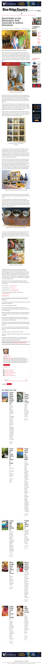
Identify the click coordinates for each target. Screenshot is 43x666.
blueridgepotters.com (15, 290)
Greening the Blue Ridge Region (10, 372)
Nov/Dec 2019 (26, 28)
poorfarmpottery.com (13, 285)
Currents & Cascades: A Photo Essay (11, 456)
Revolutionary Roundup (9, 371)
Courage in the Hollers (11, 525)
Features (7, 15)
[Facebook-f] (36, 11)
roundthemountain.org (6, 293)
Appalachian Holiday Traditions (10, 375)
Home (3, 15)
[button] (21, 13)
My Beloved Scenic (26, 610)
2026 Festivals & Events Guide (11, 612)
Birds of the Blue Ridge (9, 359)
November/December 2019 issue (19, 342)
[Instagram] (40, 11)
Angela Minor (6, 356)
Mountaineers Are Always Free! (11, 567)
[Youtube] (39, 11)
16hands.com (13, 287)
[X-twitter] (37, 11)
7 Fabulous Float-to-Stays (26, 397)
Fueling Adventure (26, 524)
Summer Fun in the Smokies (9, 369)
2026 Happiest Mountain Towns (11, 398)
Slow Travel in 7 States (8, 374)
